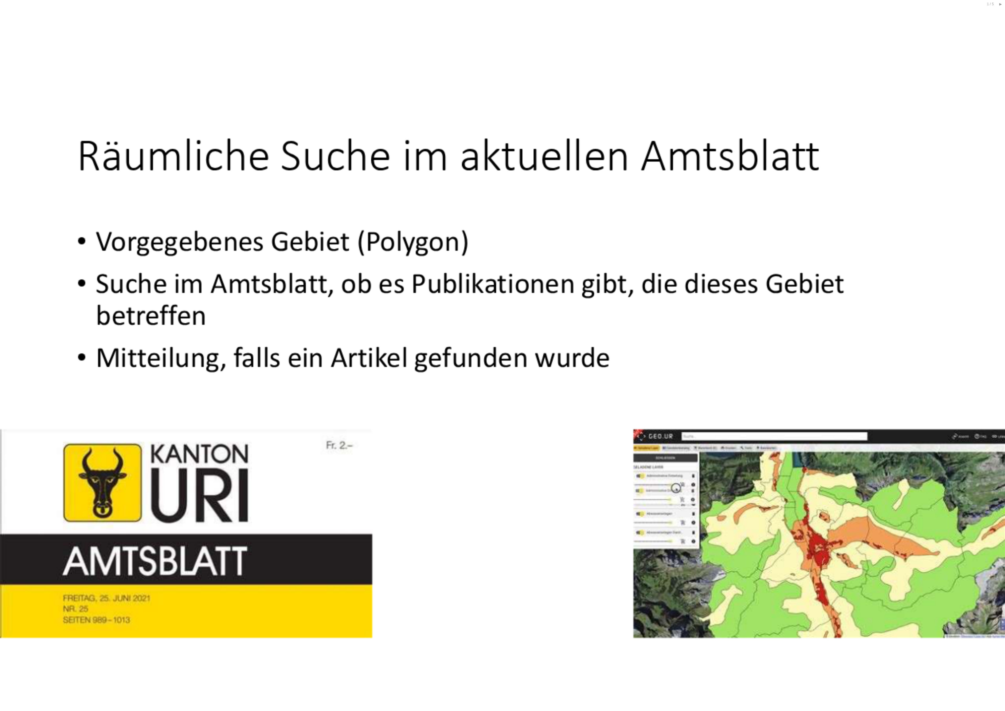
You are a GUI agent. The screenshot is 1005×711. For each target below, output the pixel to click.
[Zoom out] (985, 10)
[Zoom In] (995, 10)
